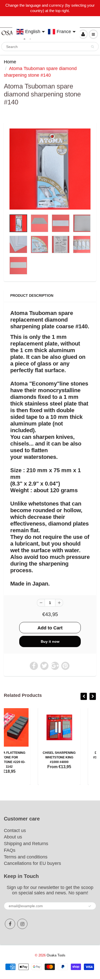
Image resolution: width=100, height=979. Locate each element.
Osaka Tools (56, 955)
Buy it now (50, 641)
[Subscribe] (90, 906)
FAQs (9, 850)
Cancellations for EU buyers (32, 863)
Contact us (15, 830)
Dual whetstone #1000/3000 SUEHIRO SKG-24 (75, 757)
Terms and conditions (25, 856)
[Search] (92, 47)
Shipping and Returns (26, 843)
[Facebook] (10, 924)
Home (10, 61)
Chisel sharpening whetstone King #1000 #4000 (25, 757)
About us (13, 836)
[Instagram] (22, 924)
